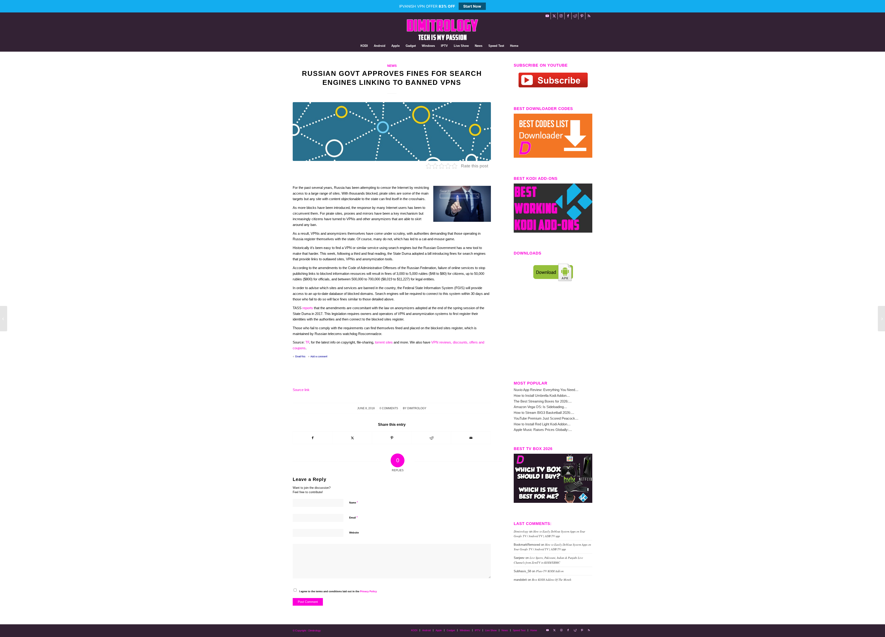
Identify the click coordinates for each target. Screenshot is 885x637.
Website (354, 532)
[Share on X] (352, 438)
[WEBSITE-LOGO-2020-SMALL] (442, 29)
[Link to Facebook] (568, 15)
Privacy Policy (368, 591)
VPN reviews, (442, 342)
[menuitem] (364, 46)
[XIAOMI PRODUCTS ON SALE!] (3, 318)
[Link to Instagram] (561, 15)
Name (353, 502)
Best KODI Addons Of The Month (551, 579)
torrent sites (384, 342)
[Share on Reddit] (431, 438)
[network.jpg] (392, 131)
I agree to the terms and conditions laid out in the (338, 591)
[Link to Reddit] (575, 15)
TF (307, 342)
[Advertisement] (553, 335)
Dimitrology (416, 408)
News (392, 66)
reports (307, 308)
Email (353, 517)
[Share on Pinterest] (392, 438)
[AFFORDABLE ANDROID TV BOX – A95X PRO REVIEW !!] (881, 318)
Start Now (472, 6)
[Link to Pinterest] (581, 15)
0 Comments (389, 408)
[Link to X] (554, 15)
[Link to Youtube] (547, 15)
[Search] (524, 46)
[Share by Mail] (471, 438)
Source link (301, 390)
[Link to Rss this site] (588, 15)
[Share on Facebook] (313, 438)
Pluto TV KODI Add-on (549, 571)
